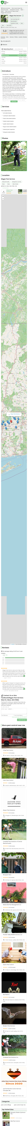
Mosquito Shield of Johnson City (17, 1115)
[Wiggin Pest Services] (5, 19)
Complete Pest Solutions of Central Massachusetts (13, 414)
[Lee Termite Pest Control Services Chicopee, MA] (14, 1076)
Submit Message (21, 719)
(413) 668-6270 (6, 41)
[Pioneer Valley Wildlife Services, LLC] (14, 922)
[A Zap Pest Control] (14, 738)
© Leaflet (12, 644)
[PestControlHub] (4, 2)
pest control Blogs (6, 1105)
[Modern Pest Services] (14, 1014)
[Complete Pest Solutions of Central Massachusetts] (14, 829)
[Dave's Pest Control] (14, 952)
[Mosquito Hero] (14, 862)
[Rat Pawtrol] (14, 982)
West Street (9, 25)
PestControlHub (6, 8)
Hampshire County (14, 9)
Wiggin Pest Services (6, 12)
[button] (10, 420)
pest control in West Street (11, 11)
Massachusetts (4, 9)
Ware (22, 9)
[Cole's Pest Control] (14, 768)
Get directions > (6, 187)
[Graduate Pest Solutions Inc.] (14, 1045)
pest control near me (17, 8)
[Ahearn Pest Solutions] (14, 798)
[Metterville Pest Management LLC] (14, 892)
